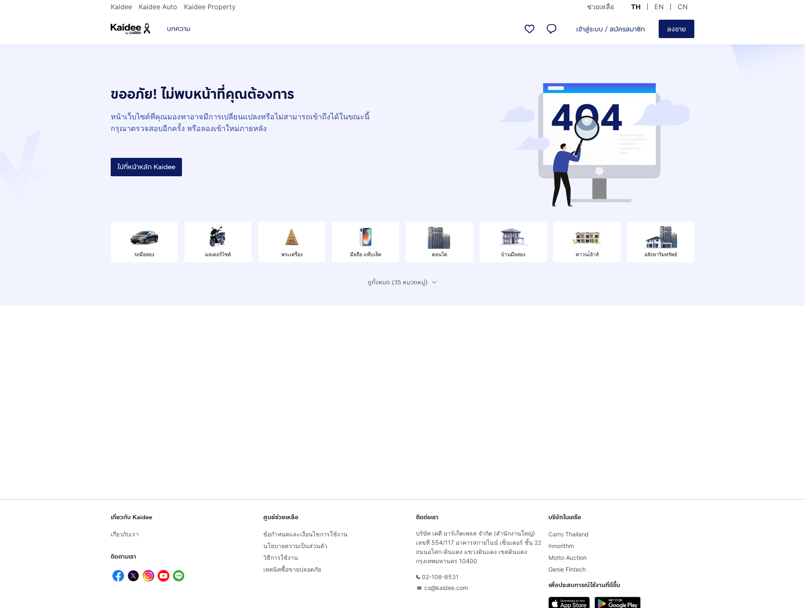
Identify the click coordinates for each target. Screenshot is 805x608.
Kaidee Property (210, 7)
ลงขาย (676, 29)
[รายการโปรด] (529, 28)
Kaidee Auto (158, 7)
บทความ (178, 28)
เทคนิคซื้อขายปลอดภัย (292, 569)
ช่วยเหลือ (600, 7)
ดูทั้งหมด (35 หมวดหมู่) (398, 282)
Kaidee (121, 7)
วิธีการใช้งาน (280, 557)
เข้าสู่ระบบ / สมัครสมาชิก (610, 29)
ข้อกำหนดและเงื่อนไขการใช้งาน (305, 534)
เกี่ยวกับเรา (125, 534)
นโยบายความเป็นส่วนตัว (295, 545)
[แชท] (551, 28)
